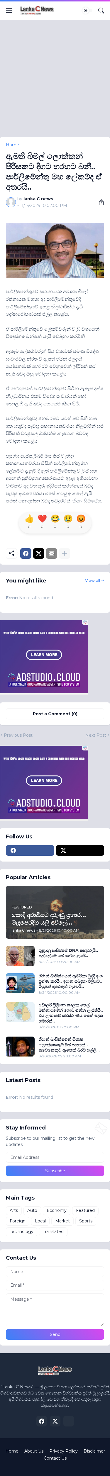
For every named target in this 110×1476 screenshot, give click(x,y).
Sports (85, 1221)
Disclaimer (94, 1451)
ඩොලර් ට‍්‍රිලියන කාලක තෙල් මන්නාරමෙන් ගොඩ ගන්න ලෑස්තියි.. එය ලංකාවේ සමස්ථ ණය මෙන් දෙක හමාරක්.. (71, 1013)
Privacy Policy (63, 1451)
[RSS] (68, 1421)
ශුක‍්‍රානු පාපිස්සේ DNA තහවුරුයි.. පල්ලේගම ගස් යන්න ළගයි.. (68, 953)
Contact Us (55, 1458)
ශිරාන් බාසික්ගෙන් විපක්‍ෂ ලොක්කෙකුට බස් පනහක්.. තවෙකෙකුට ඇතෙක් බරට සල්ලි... (69, 1044)
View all (92, 580)
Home (12, 145)
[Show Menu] (9, 11)
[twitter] (80, 850)
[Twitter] (38, 553)
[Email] (51, 553)
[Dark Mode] (87, 11)
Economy (57, 1210)
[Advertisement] (55, 82)
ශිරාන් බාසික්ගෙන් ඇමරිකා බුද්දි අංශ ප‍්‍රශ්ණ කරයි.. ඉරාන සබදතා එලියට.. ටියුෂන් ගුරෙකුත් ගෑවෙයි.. (71, 981)
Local (40, 1221)
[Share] (99, 202)
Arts (14, 1210)
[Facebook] (25, 553)
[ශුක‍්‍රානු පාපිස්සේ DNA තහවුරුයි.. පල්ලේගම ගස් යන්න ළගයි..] (20, 956)
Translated (53, 1231)
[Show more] (64, 553)
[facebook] (30, 850)
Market (62, 1221)
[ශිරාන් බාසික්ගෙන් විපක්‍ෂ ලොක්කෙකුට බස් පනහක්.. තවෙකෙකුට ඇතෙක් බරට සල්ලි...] (20, 1047)
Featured (85, 1210)
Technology (21, 1231)
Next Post (95, 735)
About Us (33, 1451)
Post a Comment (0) (55, 713)
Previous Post (18, 735)
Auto (32, 1210)
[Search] (101, 11)
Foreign (18, 1221)
